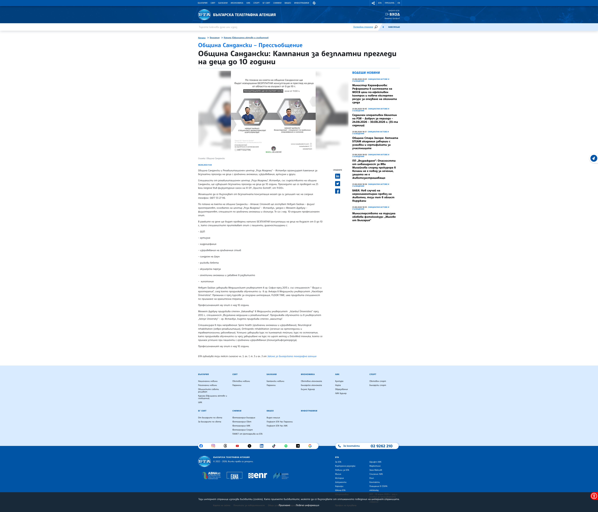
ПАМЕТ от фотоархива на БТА (247, 434)
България (202, 3)
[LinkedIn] (263, 446)
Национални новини (208, 381)
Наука (338, 385)
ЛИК (248, 3)
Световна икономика (311, 381)
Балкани (223, 3)
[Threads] (226, 446)
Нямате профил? (392, 18)
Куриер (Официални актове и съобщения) (246, 37)
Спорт (256, 3)
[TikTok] (275, 446)
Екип (371, 478)
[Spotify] (287, 446)
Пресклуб (389, 3)
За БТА (338, 462)
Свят (213, 3)
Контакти (374, 482)
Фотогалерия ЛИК (241, 426)
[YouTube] (238, 446)
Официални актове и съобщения (370, 80)
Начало (202, 38)
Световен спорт (377, 381)
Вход (394, 14)
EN (399, 3)
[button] (314, 3)
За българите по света (209, 422)
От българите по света (210, 417)
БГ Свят (266, 3)
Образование (341, 389)
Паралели (236, 385)
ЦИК (200, 402)
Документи (340, 482)
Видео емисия (273, 417)
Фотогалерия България (243, 417)
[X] (251, 446)
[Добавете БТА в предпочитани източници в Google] (311, 446)
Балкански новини (275, 381)
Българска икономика (311, 385)
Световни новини (241, 381)
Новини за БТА (342, 470)
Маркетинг (374, 466)
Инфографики (301, 3)
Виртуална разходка (345, 466)
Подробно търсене (363, 27)
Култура (339, 381)
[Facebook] (202, 446)
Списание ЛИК (376, 474)
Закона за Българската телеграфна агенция (291, 356)
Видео (288, 3)
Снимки (277, 3)
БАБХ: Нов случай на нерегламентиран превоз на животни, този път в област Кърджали (373, 195)
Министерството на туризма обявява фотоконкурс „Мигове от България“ (374, 217)
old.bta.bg (374, 490)
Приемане (284, 505)
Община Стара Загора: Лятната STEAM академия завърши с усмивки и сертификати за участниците (375, 143)
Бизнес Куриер (308, 389)
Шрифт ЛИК (375, 462)
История (339, 478)
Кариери (339, 486)
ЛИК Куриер (340, 393)
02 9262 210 (381, 446)
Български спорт (377, 385)
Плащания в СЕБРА (378, 486)
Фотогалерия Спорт (242, 430)
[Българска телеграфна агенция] (204, 461)
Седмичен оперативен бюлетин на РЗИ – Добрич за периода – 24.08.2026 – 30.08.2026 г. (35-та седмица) (375, 120)
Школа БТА (340, 490)
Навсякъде (394, 27)
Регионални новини (207, 385)
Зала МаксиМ (375, 470)
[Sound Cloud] (299, 446)
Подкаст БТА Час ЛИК (277, 426)
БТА (380, 3)
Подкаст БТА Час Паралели (280, 422)
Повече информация (307, 505)
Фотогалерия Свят (241, 422)
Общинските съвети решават (208, 390)
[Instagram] (214, 446)
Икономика (237, 3)
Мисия (338, 474)
